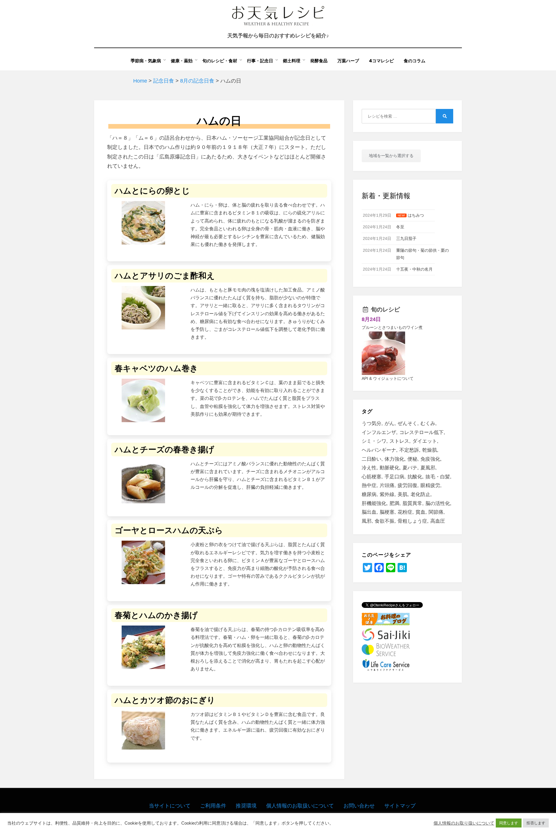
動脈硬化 (389, 468)
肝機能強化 (374, 503)
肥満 (394, 503)
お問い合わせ (359, 806)
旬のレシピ (385, 309)
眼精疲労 (430, 485)
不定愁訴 (409, 450)
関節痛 (436, 512)
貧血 (420, 512)
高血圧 (437, 521)
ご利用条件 (213, 806)
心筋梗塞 (371, 477)
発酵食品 (319, 61)
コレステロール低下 (421, 432)
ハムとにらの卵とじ (152, 190)
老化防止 (420, 494)
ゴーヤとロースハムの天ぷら (169, 530)
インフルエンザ (379, 432)
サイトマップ (400, 806)
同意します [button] (508, 823)
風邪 (367, 521)
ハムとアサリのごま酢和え (165, 275)
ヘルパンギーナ (379, 450)
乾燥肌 (429, 450)
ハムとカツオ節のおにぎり (165, 700)
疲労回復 (407, 485)
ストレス (399, 441)
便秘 (412, 459)
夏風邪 (427, 468)
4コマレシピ (381, 61)
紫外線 (387, 494)
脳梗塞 (387, 512)
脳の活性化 (437, 503)
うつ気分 (371, 423)
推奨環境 (246, 806)
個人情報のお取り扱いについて (464, 823)
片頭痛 (387, 485)
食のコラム (414, 61)
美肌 (402, 494)
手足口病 (394, 477)
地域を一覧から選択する (391, 155)
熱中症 (369, 485)
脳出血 (369, 512)
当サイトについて (170, 806)
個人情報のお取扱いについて (300, 806)
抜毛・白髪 (437, 477)
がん (389, 423)
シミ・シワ (374, 441)
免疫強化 (430, 459)
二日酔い (371, 459)
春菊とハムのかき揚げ (156, 615)
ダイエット (424, 441)
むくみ (427, 423)
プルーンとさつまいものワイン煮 (392, 327)
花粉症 (405, 512)
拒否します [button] (535, 823)
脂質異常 (412, 503)
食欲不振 (384, 521)
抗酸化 (414, 477)
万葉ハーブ (348, 61)
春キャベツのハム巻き (156, 368)
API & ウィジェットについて (388, 378)
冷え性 (369, 468)
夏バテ (410, 468)
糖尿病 (369, 494)
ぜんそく (407, 423)
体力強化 (394, 459)
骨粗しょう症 (412, 521)
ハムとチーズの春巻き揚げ (164, 449)
